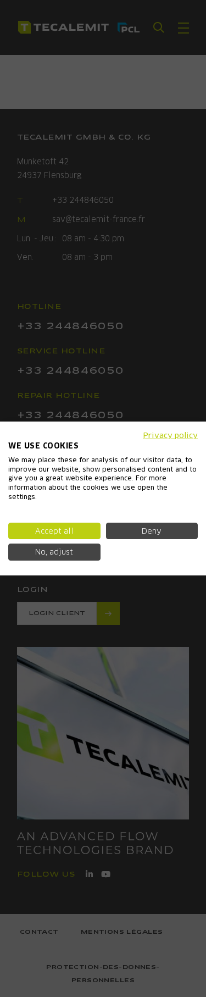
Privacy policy (170, 435)
